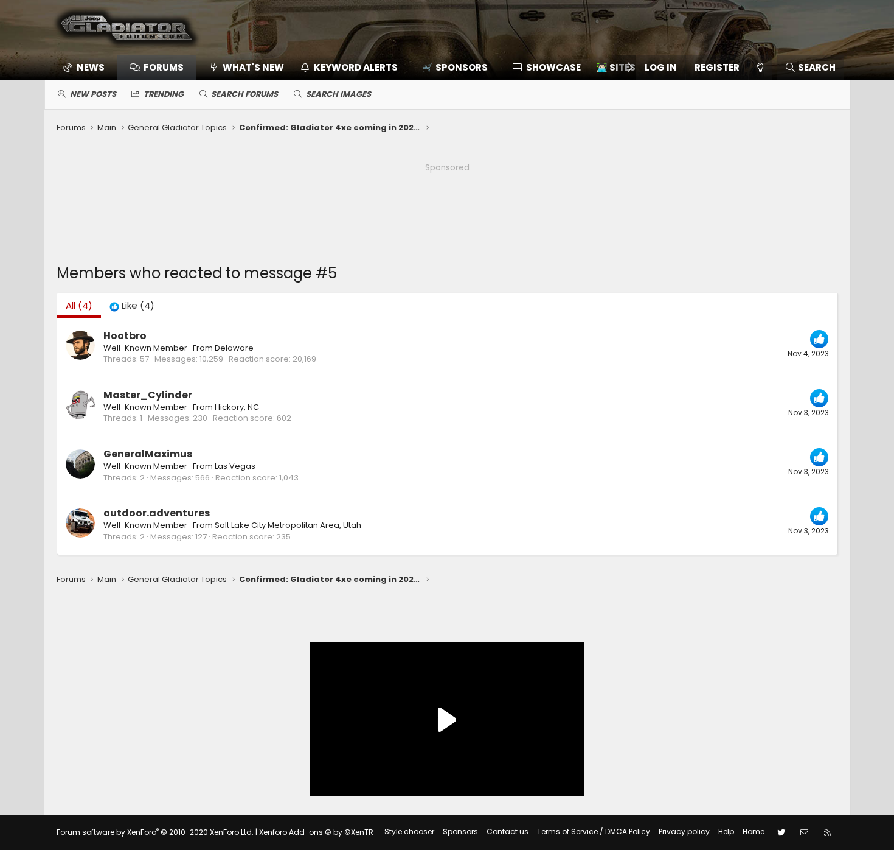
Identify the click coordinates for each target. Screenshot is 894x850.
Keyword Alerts (356, 67)
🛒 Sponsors (455, 67)
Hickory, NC (237, 407)
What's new (253, 67)
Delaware (234, 348)
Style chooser (409, 831)
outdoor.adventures (156, 513)
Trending (164, 94)
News (91, 67)
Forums (164, 67)
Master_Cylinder (147, 395)
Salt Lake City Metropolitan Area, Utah (288, 525)
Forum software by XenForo (155, 832)
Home (753, 831)
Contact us (507, 831)
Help (726, 831)
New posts (93, 94)
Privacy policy (684, 831)
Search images (338, 94)
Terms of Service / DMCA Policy (593, 831)
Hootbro (125, 336)
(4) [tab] (79, 305)
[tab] (132, 305)
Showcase (553, 67)
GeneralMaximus (147, 454)
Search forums (244, 94)
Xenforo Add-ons (316, 832)
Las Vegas (235, 466)
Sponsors (460, 831)
